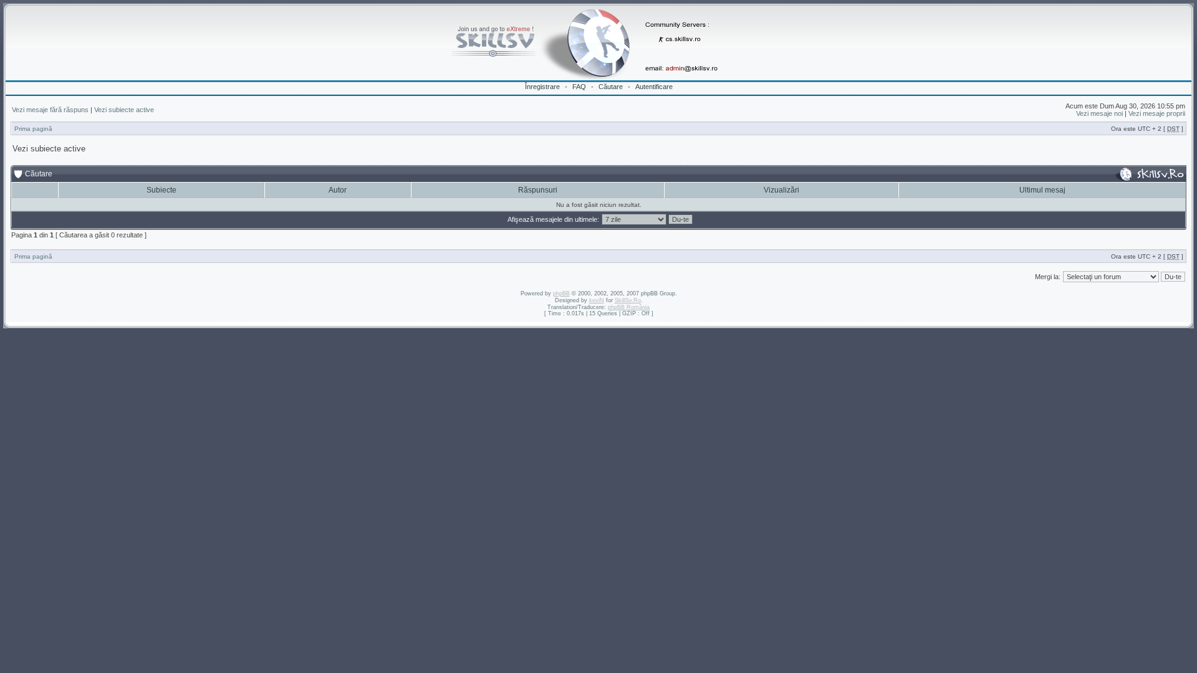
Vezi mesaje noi (1099, 113)
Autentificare (654, 86)
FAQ (579, 86)
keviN (596, 300)
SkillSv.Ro (628, 300)
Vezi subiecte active (124, 109)
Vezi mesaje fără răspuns (50, 109)
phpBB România (629, 307)
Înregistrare (542, 86)
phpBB (561, 293)
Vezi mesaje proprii (1156, 113)
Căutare (610, 86)
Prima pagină (33, 128)
